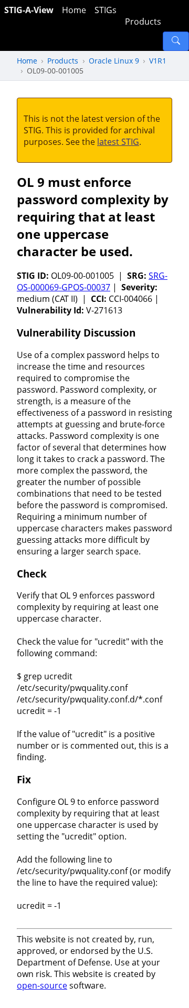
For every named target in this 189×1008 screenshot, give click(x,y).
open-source (42, 985)
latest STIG (118, 142)
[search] (176, 41)
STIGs (105, 10)
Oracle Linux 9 (114, 61)
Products (143, 21)
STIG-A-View (29, 10)
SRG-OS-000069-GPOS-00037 (92, 281)
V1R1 (157, 61)
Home (74, 10)
